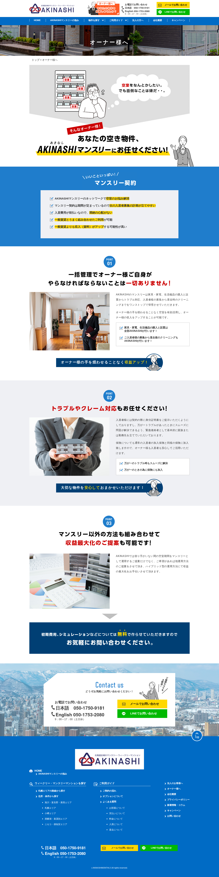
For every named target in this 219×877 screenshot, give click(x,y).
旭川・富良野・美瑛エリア (58, 802)
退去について (116, 829)
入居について (116, 824)
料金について (116, 819)
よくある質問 (109, 801)
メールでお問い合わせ (176, 5)
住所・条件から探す (48, 796)
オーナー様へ (174, 788)
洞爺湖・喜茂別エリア (56, 819)
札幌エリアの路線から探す (51, 790)
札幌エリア (50, 808)
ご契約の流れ (109, 790)
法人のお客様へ (175, 783)
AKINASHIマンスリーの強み (64, 20)
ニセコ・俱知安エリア (56, 824)
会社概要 (157, 20)
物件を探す (94, 20)
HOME (37, 20)
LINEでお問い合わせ (175, 12)
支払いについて (117, 813)
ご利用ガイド (116, 20)
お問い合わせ (174, 816)
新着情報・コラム (176, 805)
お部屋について (117, 808)
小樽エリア (50, 813)
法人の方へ (137, 20)
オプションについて (113, 796)
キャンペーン (178, 20)
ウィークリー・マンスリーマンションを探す (60, 783)
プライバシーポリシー (178, 799)
